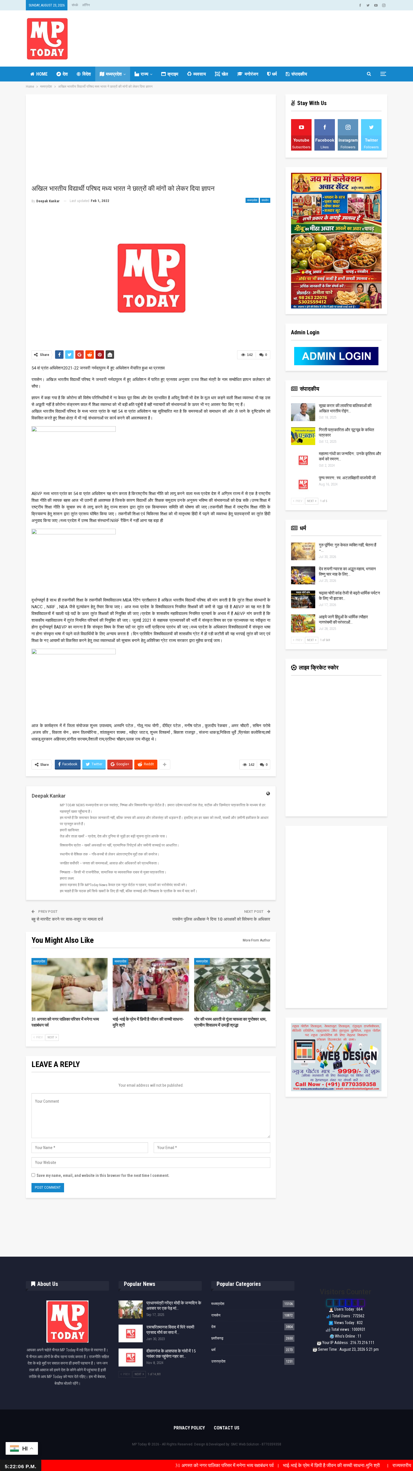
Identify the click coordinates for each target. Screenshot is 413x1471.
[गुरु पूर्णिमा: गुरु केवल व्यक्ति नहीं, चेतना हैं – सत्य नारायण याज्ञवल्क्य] (303, 551)
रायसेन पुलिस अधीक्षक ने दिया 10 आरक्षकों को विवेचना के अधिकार (221, 919)
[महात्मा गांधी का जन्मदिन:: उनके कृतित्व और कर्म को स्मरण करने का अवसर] (303, 460)
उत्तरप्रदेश (218, 1361)
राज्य (144, 74)
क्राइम (172, 74)
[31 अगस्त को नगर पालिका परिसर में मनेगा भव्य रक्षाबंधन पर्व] (69, 984)
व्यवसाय (199, 74)
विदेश (86, 74)
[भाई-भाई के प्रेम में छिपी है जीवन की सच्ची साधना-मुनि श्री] (151, 984)
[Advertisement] (150, 142)
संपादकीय (299, 74)
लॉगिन (86, 5)
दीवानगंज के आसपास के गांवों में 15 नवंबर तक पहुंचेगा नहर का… (171, 1354)
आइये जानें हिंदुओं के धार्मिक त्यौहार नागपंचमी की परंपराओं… (343, 619)
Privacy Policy (189, 1428)
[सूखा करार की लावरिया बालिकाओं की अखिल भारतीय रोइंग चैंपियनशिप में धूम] (303, 412)
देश (65, 74)
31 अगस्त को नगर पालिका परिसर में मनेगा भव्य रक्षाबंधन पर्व (172, 1465)
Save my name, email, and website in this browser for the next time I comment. (103, 1175)
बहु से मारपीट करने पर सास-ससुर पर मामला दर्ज (67, 919)
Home (41, 74)
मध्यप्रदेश (114, 74)
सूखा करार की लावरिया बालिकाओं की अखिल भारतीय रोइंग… (345, 408)
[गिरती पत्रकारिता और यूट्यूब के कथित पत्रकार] (303, 436)
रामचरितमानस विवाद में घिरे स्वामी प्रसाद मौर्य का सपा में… (170, 1330)
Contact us (226, 1428)
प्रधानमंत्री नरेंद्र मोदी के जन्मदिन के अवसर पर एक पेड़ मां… (173, 1305)
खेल (225, 74)
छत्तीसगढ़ (217, 1338)
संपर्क (75, 5)
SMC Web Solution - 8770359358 (256, 1444)
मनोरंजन (251, 74)
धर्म (274, 74)
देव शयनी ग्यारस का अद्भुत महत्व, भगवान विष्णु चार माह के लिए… (347, 571)
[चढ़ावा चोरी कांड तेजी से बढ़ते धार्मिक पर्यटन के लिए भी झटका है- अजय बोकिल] (303, 600)
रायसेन (265, 200)
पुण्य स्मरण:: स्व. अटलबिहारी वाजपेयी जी (347, 477)
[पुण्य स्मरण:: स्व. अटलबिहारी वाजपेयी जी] (303, 484)
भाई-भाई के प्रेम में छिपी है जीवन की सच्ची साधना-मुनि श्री (281, 1465)
